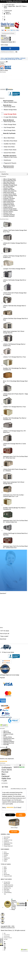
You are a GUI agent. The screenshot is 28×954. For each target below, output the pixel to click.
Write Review (20, 815)
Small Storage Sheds (9, 106)
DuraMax (6, 855)
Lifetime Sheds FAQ (8, 886)
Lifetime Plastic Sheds (10, 149)
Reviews (20, 59)
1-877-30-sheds (4, 631)
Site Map (6, 744)
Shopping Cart (7, 42)
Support (7, 12)
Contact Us (6, 841)
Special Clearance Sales (10, 102)
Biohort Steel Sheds (9, 183)
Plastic (5, 868)
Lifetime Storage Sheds (10, 195)
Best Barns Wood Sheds (10, 141)
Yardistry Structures (9, 216)
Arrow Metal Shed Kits (10, 180)
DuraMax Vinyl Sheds (9, 144)
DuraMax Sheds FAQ (8, 885)
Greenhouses (7, 160)
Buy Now (14, 831)
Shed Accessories (9, 167)
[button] (1, 942)
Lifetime (6, 859)
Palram (5, 861)
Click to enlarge (14, 827)
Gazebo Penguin (8, 188)
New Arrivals (6, 874)
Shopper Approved (8, 846)
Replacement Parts (9, 738)
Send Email (3, 639)
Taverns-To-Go (8, 213)
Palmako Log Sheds (9, 198)
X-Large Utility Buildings (10, 117)
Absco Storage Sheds (10, 179)
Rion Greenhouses (9, 203)
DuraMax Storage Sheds (10, 185)
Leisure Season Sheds (10, 194)
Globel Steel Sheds (9, 189)
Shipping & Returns (9, 741)
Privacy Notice (8, 737)
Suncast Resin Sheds (9, 152)
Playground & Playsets (10, 163)
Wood (5, 873)
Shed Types (6, 889)
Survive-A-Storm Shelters (11, 210)
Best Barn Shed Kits (9, 182)
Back (10, 814)
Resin (5, 870)
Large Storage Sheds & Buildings (12, 58)
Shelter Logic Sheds (9, 206)
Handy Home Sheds (9, 147)
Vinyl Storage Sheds (9, 127)
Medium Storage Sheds (10, 109)
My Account (8, 10)
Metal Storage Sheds (9, 121)
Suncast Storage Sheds (10, 209)
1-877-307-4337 (9, 5)
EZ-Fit (5, 856)
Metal (5, 867)
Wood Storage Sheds (9, 130)
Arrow (5, 852)
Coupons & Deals (8, 734)
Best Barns (6, 853)
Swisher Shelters (8, 212)
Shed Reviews (8, 740)
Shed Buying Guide (9, 743)
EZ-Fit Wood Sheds (9, 186)
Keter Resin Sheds (9, 192)
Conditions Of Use (8, 840)
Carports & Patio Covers (10, 157)
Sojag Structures (8, 207)
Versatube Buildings (9, 214)
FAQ (5, 735)
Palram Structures (9, 200)
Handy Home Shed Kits (10, 191)
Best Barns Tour (7, 888)
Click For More (4, 70)
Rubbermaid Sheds (9, 204)
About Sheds (7, 732)
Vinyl (5, 871)
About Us (8, 14)
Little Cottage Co (8, 197)
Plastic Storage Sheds (10, 124)
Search (4, 35)
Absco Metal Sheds (9, 138)
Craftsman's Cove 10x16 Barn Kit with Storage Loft (12, 59)
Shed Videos (7, 891)
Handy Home (7, 858)
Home (2, 58)
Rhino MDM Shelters (9, 201)
